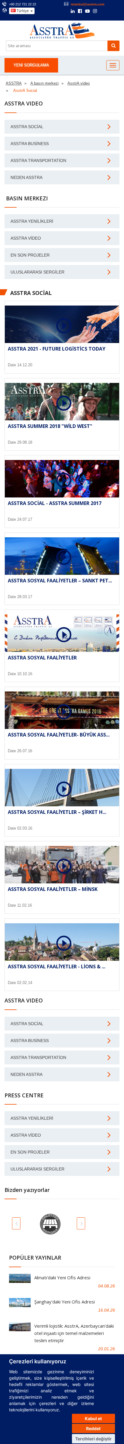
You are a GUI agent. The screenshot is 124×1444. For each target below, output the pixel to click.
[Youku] (111, 11)
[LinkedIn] (73, 11)
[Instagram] (95, 11)
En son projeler (30, 255)
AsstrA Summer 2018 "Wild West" (50, 426)
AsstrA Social (27, 126)
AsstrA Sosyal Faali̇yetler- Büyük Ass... (59, 734)
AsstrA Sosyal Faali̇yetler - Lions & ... (56, 966)
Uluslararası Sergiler (37, 272)
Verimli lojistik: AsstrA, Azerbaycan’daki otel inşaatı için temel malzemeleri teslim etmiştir (74, 1333)
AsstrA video (26, 238)
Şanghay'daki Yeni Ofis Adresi (64, 1302)
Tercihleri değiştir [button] (93, 1438)
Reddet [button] (93, 1428)
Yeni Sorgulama (31, 65)
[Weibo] (103, 11)
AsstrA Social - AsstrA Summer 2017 (54, 503)
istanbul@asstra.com (87, 4)
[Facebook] (80, 11)
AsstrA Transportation (38, 160)
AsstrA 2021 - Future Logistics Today (56, 348)
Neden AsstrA (26, 177)
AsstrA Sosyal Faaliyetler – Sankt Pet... (60, 580)
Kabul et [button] (93, 1418)
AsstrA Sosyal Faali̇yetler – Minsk (53, 889)
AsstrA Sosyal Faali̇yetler (42, 657)
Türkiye (23, 10)
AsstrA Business (30, 143)
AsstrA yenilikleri (32, 221)
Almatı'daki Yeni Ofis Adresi (62, 1277)
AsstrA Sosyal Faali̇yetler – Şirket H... (57, 812)
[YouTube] (87, 11)
